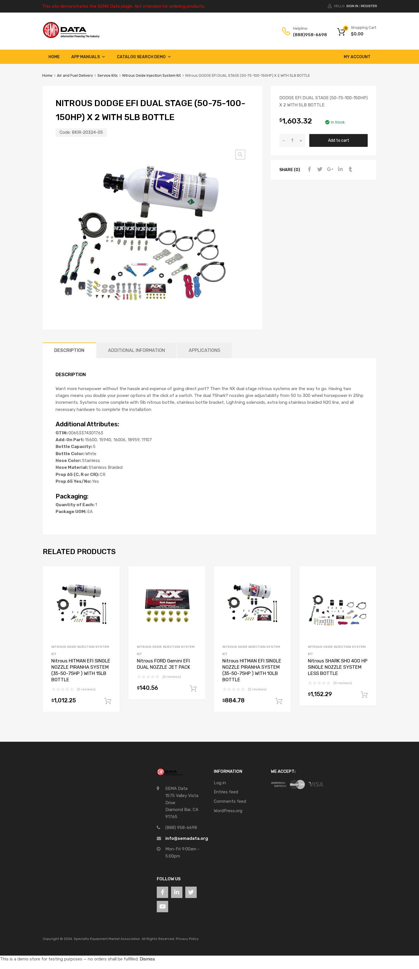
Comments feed (230, 801)
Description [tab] (69, 350)
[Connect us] (162, 892)
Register (369, 6)
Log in (220, 782)
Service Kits (107, 75)
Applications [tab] (204, 350)
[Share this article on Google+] (329, 169)
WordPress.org (228, 810)
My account (357, 56)
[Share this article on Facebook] (308, 169)
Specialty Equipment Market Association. (107, 939)
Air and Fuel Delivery (75, 75)
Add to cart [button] (107, 701)
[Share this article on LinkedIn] (339, 169)
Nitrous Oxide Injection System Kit (151, 75)
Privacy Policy (187, 939)
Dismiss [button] (147, 959)
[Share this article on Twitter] (319, 169)
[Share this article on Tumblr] (349, 169)
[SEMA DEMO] (71, 36)
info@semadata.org (186, 838)
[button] (240, 154)
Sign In (352, 6)
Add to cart (338, 140)
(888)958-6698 (307, 34)
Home (54, 56)
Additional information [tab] (136, 350)
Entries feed (226, 791)
